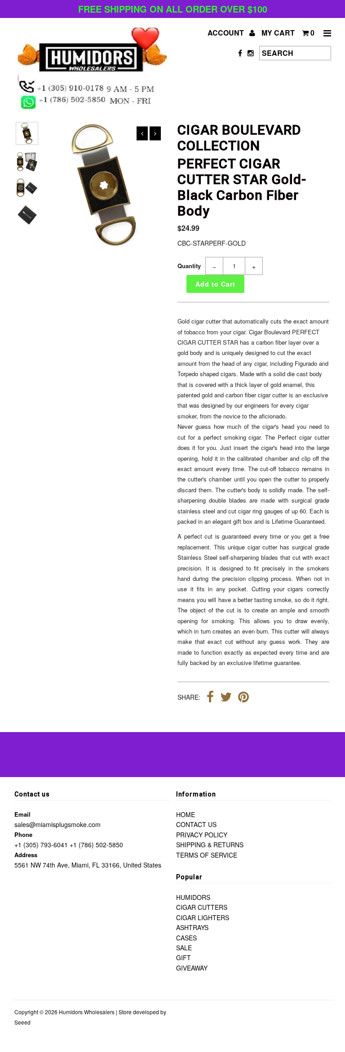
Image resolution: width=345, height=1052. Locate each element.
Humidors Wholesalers (87, 1012)
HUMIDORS (193, 897)
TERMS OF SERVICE (206, 854)
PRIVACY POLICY (201, 834)
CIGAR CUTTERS (201, 907)
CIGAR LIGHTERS (202, 917)
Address (25, 854)
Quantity (189, 265)
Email (22, 814)
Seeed (22, 1022)
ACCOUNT (227, 32)
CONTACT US (196, 824)
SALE (184, 947)
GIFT (183, 957)
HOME (185, 814)
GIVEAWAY (192, 967)
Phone (23, 834)
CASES (186, 937)
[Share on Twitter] (226, 698)
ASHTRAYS (192, 927)
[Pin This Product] (243, 698)
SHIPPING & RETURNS (209, 844)
